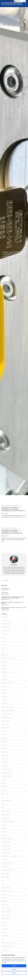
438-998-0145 (4, 616)
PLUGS (2, 939)
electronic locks (5, 762)
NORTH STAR (4, 932)
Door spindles (4, 748)
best (2, 641)
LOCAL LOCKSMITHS (6, 505)
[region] (14, 964)
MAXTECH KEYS (4, 897)
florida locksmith (5, 800)
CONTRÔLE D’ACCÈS (5, 720)
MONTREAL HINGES (5, 908)
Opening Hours (4, 592)
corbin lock (4, 724)
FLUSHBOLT (3, 804)
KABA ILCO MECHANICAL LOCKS (7, 863)
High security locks (6, 842)
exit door (3, 779)
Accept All (14, 965)
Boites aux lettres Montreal (8, 658)
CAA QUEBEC (4, 675)
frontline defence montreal (8, 821)
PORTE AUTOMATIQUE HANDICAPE (8, 942)
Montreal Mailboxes (6, 918)
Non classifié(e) (5, 928)
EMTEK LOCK (4, 765)
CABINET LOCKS (4, 679)
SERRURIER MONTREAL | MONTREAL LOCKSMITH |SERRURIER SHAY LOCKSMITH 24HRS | (12, 597)
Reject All (14, 973)
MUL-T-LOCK (4, 921)
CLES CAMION (4, 693)
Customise (14, 969)
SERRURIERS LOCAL (16, 505)
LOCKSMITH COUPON (5, 887)
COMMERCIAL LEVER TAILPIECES (7, 710)
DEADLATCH (3, 731)
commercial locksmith (6, 713)
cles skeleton (4, 699)
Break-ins (3, 661)
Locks (2, 880)
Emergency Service (5, 588)
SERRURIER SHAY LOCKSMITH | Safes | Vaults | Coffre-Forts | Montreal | (13, 608)
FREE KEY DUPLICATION (6, 810)
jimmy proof (4, 859)
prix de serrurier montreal (7, 946)
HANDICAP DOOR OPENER (6, 838)
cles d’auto (4, 696)
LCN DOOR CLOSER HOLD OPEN (7, 869)
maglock (3, 894)
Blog (2, 651)
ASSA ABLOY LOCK (5, 630)
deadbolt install (5, 727)
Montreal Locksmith (6, 911)
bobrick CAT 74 (4, 654)
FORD (2, 807)
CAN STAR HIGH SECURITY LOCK (7, 682)
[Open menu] (26, 3)
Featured (3, 783)
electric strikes (5, 758)
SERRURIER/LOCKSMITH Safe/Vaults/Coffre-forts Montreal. (12, 603)
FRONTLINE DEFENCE (5, 817)
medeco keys (4, 904)
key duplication (5, 866)
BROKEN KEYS (4, 665)
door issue (3, 745)
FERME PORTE (4, 786)
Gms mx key (4, 824)
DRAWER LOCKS (4, 755)
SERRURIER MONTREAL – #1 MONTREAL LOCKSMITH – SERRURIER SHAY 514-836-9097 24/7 (13, 509)
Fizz (2, 797)
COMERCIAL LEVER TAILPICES (7, 706)
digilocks (3, 734)
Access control (5, 620)
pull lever (3, 949)
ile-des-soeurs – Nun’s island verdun (9, 856)
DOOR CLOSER (4, 738)
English (18, 1)
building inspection (5, 672)
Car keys (3, 686)
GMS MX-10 (3, 828)
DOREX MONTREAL (5, 752)
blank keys (3, 644)
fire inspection (4, 793)
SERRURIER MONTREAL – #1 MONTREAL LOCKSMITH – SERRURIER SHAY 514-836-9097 (11, 531)
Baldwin (3, 637)
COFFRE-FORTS (4, 703)
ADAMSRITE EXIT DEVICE (6, 623)
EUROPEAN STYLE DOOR (6, 769)
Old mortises (4, 935)
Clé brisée (3, 689)
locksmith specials (5, 890)
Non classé (4, 925)
